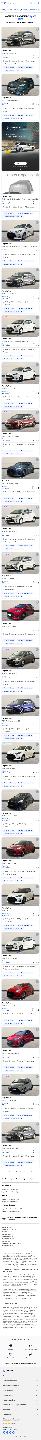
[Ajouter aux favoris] (37, 29)
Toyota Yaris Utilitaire (10, 1192)
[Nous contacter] (39, 3)
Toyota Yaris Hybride (10, 1199)
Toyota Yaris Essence (10, 1201)
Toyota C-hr (7, 1232)
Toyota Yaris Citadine (10, 1189)
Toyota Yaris (7, 1227)
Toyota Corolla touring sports (12, 1243)
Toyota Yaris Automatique (12, 1209)
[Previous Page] (10, 1171)
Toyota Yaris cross (9, 1229)
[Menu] (1, 3)
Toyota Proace (7, 1246)
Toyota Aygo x (8, 1234)
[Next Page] (31, 1171)
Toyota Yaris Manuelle (10, 1211)
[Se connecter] (35, 3)
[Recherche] (31, 3)
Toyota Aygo (7, 1241)
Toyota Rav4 (7, 1236)
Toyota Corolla (8, 1239)
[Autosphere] (9, 3)
